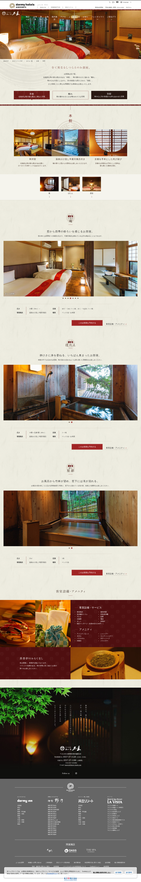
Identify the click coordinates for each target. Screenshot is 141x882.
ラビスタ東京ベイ (112, 818)
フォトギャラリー (97, 18)
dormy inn (43, 7)
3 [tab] (68, 298)
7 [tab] (77, 298)
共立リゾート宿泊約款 (63, 862)
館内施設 (54, 18)
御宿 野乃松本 (52, 811)
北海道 (19, 805)
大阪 (18, 818)
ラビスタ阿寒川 (112, 813)
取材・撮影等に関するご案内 (40, 866)
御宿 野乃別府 (52, 832)
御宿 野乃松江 (52, 828)
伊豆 (79, 816)
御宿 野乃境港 (52, 830)
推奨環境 (106, 866)
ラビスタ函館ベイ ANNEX (115, 807)
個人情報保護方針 (119, 862)
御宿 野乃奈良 (52, 826)
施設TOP (28, 18)
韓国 (18, 824)
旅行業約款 (77, 862)
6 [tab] (75, 298)
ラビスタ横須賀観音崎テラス (116, 820)
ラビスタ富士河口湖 (113, 826)
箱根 (79, 813)
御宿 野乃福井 (52, 818)
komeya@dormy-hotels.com (73, 765)
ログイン (128, 7)
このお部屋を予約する (87, 323)
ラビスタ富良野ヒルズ (114, 811)
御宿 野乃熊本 (52, 834)
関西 (18, 816)
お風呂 (47, 18)
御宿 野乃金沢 (52, 816)
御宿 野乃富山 (52, 813)
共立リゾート (69, 7)
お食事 (35, 18)
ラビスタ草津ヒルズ (113, 816)
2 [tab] (65, 298)
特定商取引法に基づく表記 (93, 862)
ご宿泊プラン (111, 18)
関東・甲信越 (21, 811)
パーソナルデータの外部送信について (74, 866)
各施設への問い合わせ (34, 862)
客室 (41, 18)
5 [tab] (72, 298)
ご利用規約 (49, 862)
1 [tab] (63, 298)
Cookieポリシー (95, 866)
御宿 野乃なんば (53, 820)
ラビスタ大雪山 (112, 809)
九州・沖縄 (20, 822)
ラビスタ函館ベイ (112, 805)
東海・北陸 (20, 813)
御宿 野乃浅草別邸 (53, 809)
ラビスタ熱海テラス (113, 822)
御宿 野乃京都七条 (53, 824)
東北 (18, 807)
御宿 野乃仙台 (52, 805)
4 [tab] (70, 298)
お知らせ (85, 18)
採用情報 (56, 866)
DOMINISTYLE (55, 7)
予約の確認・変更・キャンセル (114, 7)
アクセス (63, 18)
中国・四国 (20, 820)
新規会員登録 (99, 7)
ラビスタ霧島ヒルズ (113, 830)
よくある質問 (20, 862)
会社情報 (107, 862)
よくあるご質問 (74, 18)
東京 (18, 809)
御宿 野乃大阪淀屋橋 (54, 822)
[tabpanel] (70, 269)
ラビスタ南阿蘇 (112, 828)
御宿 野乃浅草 (52, 807)
